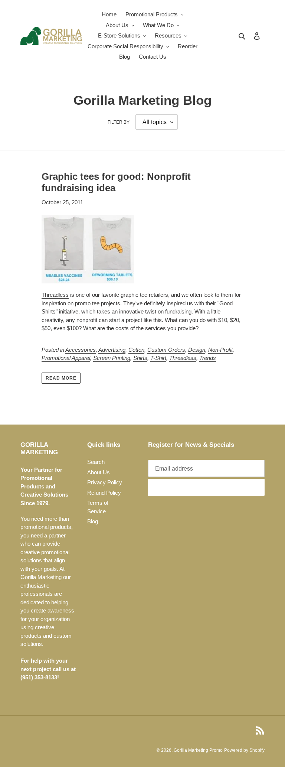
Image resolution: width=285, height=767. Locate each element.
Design (196, 350)
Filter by (119, 122)
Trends (207, 358)
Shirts (140, 358)
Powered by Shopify (244, 750)
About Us (98, 472)
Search (96, 462)
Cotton (136, 350)
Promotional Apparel (66, 358)
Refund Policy (104, 493)
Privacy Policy (104, 482)
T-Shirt (158, 358)
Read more (61, 378)
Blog (92, 521)
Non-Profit (220, 350)
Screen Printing (111, 358)
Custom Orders (166, 350)
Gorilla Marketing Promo (198, 750)
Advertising (111, 350)
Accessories (80, 350)
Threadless (55, 295)
